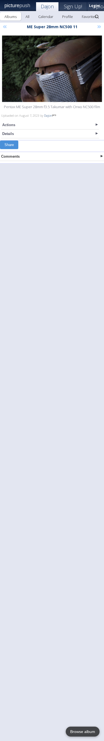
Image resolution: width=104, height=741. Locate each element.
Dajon (47, 6)
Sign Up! (73, 6)
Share (9, 145)
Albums (10, 16)
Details (8, 134)
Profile (67, 16)
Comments (10, 156)
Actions (8, 125)
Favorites (89, 16)
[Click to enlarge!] (52, 68)
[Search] (96, 16)
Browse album (82, 731)
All (27, 16)
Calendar (45, 16)
